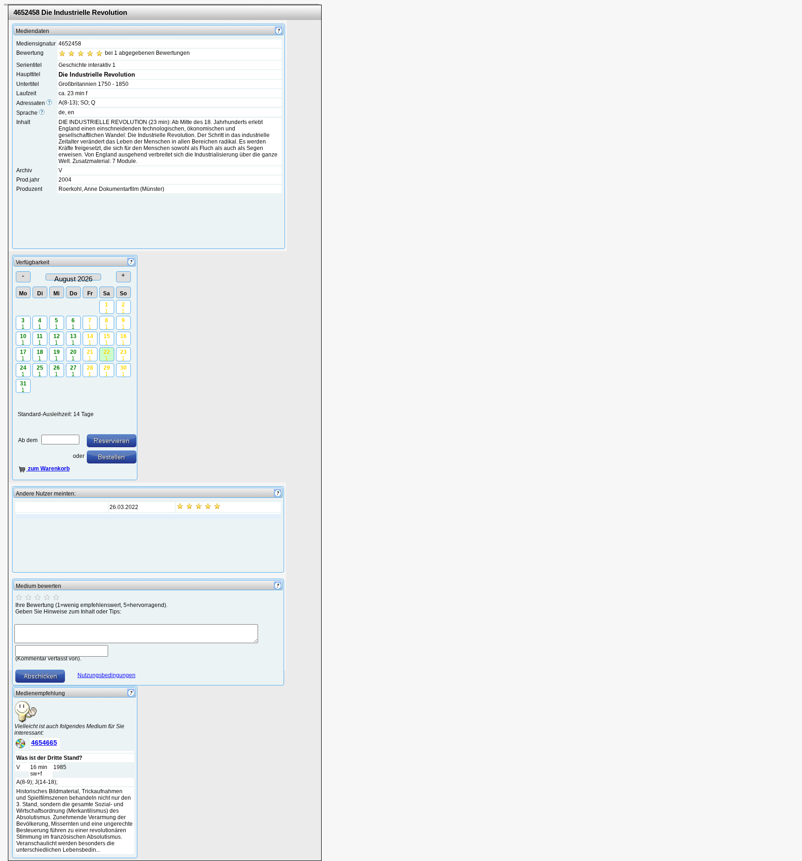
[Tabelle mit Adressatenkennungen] (49, 103)
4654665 (44, 742)
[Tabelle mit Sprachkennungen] (42, 113)
